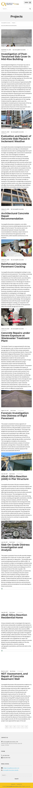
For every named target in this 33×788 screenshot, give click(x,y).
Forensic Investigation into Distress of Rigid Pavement (15, 416)
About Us (13, 784)
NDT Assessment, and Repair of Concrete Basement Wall (14, 676)
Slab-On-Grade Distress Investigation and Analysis (15, 547)
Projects (13, 22)
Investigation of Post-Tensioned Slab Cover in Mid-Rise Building (16, 57)
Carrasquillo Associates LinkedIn (10, 770)
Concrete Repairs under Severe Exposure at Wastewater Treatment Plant (15, 336)
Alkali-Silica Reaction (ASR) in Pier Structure (15, 477)
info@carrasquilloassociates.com (11, 768)
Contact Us (19, 784)
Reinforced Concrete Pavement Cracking (13, 265)
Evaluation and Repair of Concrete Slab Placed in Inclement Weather (16, 139)
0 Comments (21, 410)
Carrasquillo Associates (5, 22)
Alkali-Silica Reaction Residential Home (14, 616)
